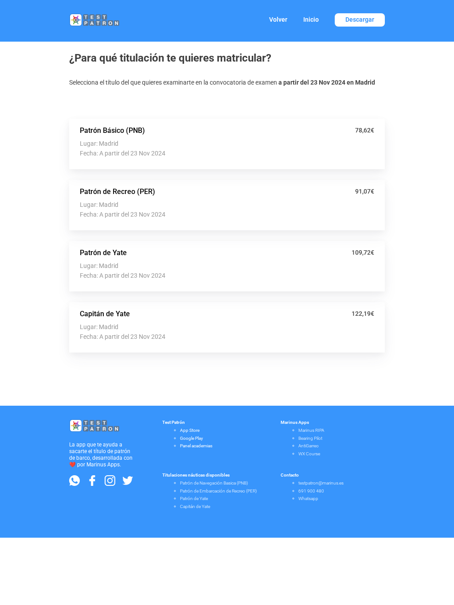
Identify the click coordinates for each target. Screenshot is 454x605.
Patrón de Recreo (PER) (117, 191)
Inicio (311, 19)
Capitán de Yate (105, 314)
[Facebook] (92, 483)
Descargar (359, 19)
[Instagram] (110, 483)
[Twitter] (127, 483)
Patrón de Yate (103, 252)
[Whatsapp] (74, 483)
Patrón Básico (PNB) (112, 130)
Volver (278, 19)
